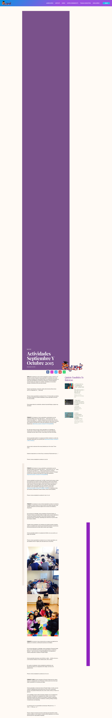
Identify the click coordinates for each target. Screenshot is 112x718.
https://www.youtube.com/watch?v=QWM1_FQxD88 (37, 488)
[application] (100, 3)
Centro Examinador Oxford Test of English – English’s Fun (78, 416)
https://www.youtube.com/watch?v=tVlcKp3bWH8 (43, 423)
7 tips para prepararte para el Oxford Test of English (79, 402)
